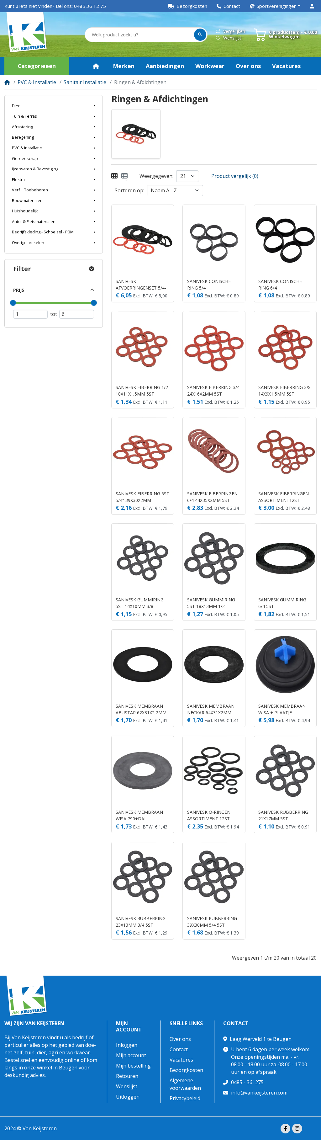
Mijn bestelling (133, 1065)
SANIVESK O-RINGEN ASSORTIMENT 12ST (208, 815)
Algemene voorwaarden (185, 1084)
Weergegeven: (156, 176)
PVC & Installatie (37, 82)
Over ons (180, 1039)
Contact (179, 1049)
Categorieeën (37, 66)
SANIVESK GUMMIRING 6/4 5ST (282, 603)
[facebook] (285, 1128)
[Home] (7, 82)
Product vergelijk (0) (234, 176)
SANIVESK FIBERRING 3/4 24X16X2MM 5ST (213, 390)
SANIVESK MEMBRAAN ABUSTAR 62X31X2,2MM (141, 709)
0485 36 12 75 (90, 6)
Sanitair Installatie (85, 82)
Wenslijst (232, 38)
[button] (275, 6)
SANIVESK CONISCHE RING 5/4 (209, 284)
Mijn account (129, 1026)
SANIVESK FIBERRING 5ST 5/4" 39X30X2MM (142, 497)
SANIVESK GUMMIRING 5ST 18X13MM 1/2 (211, 603)
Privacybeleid (185, 1098)
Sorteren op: (129, 190)
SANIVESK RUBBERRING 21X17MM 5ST (283, 815)
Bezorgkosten (186, 1070)
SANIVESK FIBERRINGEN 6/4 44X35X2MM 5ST (212, 497)
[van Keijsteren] (26, 34)
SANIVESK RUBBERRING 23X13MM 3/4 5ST (141, 921)
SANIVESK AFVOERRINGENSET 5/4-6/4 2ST (141, 284)
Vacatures (181, 1059)
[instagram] (297, 1128)
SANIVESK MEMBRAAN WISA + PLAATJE (282, 709)
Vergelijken (234, 31)
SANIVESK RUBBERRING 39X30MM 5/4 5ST (212, 921)
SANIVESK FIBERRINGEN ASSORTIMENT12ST (283, 497)
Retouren (127, 1076)
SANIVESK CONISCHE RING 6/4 (280, 284)
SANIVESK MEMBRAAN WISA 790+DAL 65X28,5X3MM (139, 815)
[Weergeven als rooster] (114, 176)
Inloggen (126, 1044)
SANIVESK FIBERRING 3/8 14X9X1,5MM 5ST (284, 390)
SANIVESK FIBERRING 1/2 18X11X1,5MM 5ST (142, 390)
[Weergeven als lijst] (124, 176)
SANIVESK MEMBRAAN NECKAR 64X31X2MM (210, 709)
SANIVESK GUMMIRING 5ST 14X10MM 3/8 (140, 603)
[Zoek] (200, 35)
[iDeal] (312, 1128)
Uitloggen (127, 1096)
